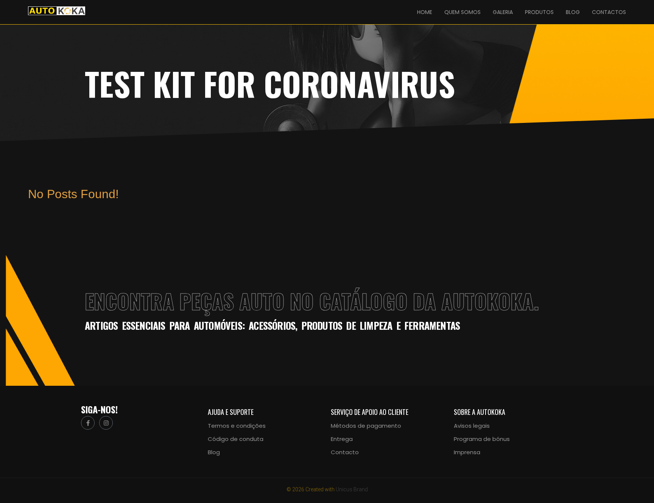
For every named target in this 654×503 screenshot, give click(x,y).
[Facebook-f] (88, 423)
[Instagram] (106, 423)
